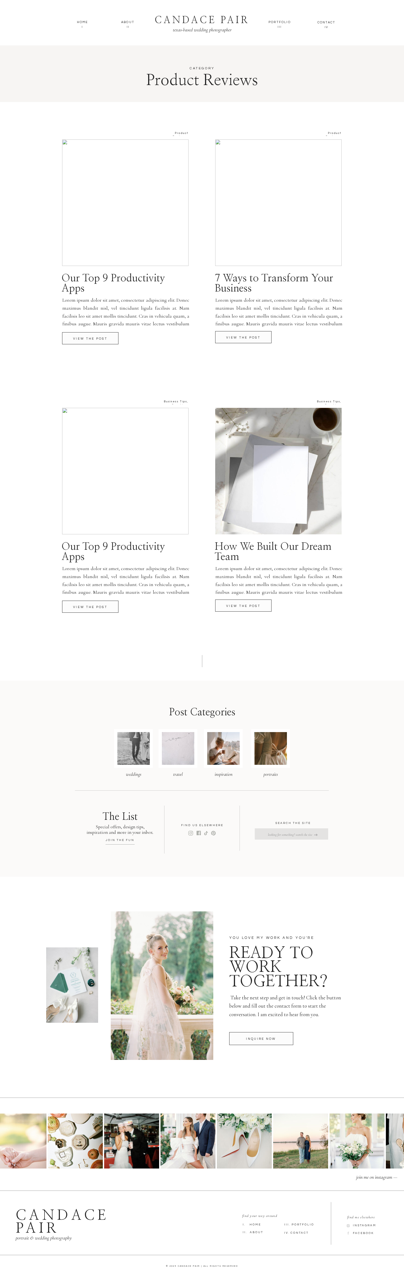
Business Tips (175, 401)
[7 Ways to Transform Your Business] (278, 202)
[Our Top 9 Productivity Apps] (90, 338)
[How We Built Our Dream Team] (278, 471)
